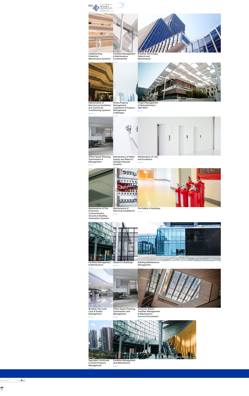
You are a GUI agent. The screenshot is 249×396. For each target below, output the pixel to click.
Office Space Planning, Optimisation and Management (124, 311)
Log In (120, 7)
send (23, 380)
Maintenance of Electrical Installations (124, 209)
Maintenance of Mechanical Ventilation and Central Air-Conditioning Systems (100, 106)
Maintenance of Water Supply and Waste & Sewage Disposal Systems (124, 161)
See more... (91, 61)
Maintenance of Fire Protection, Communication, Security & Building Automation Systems (99, 213)
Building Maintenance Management (148, 263)
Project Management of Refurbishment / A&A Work (148, 105)
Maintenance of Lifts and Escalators (148, 158)
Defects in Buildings (123, 262)
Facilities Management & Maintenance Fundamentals (124, 56)
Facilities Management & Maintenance (100, 263)
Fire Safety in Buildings (149, 208)
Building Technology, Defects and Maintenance (148, 56)
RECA (123, 6)
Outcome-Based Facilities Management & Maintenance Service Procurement (149, 313)
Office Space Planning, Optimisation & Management (100, 159)
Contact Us (122, 3)
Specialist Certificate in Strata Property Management (99, 363)
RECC (123, 4)
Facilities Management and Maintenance (124, 361)
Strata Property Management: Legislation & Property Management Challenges (124, 107)
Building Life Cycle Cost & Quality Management (98, 311)
